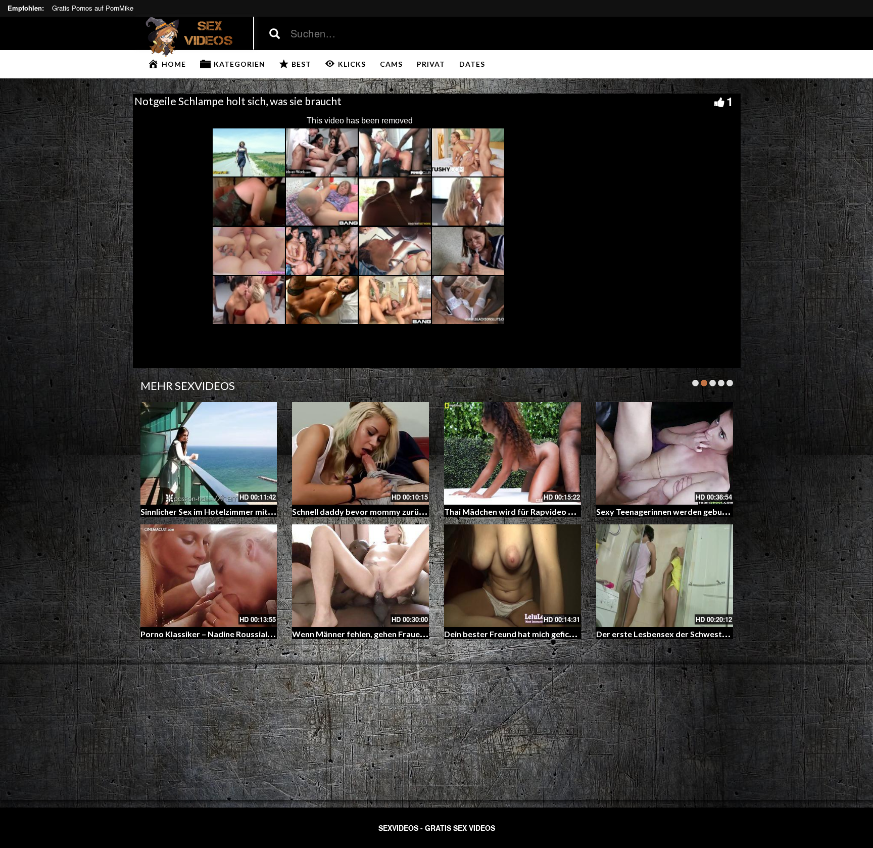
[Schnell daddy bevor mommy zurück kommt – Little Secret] (360, 453)
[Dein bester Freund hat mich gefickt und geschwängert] (512, 575)
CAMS (391, 64)
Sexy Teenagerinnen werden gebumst (666, 511)
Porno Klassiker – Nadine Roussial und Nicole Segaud (238, 634)
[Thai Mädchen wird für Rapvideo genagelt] (512, 453)
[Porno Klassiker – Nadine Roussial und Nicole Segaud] (208, 575)
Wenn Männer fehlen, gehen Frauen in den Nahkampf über (400, 634)
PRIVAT (431, 64)
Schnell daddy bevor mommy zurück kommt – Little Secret (401, 511)
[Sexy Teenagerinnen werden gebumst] (664, 453)
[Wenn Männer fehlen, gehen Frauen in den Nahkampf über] (360, 575)
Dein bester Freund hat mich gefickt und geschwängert (546, 634)
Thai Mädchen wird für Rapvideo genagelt (522, 511)
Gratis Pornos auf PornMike (92, 8)
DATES (472, 64)
